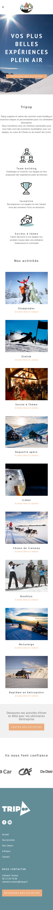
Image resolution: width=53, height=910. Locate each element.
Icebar (26, 500)
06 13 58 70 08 (9, 878)
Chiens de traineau (26, 548)
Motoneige (26, 644)
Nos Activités (8, 839)
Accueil (5, 834)
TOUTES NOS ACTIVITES (26, 727)
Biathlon (26, 596)
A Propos (6, 851)
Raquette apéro (26, 452)
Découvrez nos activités (26, 76)
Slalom (26, 356)
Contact (6, 856)
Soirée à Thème (26, 404)
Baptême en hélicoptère (26, 692)
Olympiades (26, 308)
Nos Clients (7, 845)
